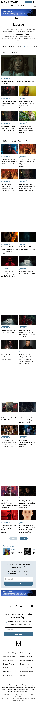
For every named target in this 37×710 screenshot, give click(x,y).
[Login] (34, 2)
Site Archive (24, 675)
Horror (20, 18)
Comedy (11, 46)
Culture (24, 6)
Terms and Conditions (27, 668)
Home (16, 18)
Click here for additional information (18, 691)
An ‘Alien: (26, 420)
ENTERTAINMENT (6, 415)
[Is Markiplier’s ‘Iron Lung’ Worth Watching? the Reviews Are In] (9, 116)
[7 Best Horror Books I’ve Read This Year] (9, 407)
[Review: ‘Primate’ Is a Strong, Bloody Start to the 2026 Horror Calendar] (9, 149)
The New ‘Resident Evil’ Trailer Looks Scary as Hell (9, 104)
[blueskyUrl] (32, 606)
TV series (19, 34)
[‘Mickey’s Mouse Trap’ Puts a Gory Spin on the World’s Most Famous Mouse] (9, 515)
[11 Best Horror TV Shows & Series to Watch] (27, 237)
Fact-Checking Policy (27, 660)
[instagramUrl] (16, 606)
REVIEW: (9, 274)
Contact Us (7, 671)
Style (13, 6)
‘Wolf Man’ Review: (8, 357)
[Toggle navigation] (34, 6)
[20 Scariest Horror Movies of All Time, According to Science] (18, 65)
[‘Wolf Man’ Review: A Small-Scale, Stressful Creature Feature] (9, 344)
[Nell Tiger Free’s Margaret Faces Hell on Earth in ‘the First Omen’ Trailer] (27, 491)
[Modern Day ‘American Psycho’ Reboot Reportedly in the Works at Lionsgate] (9, 491)
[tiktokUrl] (26, 606)
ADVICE (35, 549)
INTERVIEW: (26, 359)
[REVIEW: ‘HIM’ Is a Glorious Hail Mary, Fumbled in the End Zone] (9, 261)
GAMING (22, 415)
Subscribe (28, 2)
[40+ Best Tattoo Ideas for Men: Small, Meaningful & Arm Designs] (27, 551)
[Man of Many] (18, 643)
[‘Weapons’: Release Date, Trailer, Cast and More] (9, 320)
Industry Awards (8, 664)
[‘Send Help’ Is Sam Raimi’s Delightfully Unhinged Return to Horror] (27, 116)
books (27, 34)
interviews (6, 36)
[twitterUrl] (10, 606)
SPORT (13, 549)
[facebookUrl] (5, 606)
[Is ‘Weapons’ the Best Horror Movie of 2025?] (27, 261)
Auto (18, 6)
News (3, 6)
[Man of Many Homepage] (9, 2)
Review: (9, 162)
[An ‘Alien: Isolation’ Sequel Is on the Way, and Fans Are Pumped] (27, 407)
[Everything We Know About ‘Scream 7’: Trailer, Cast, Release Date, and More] (9, 237)
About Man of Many (9, 653)
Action (3, 46)
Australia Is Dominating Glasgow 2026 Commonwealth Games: (16, 554)
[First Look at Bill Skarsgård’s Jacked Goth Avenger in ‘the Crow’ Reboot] (27, 430)
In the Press (7, 668)
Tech (8, 6)
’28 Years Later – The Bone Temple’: (8, 188)
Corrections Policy (26, 656)
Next (23, 538)
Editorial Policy (25, 653)
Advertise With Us (9, 656)
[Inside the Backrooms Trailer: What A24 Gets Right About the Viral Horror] (27, 91)
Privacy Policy (24, 664)
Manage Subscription (27, 671)
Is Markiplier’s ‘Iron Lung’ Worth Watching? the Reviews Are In (9, 128)
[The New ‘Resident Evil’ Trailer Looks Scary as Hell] (9, 91)
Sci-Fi (19, 46)
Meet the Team (8, 660)
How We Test (7, 675)
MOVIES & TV (5, 78)
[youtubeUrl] (21, 606)
